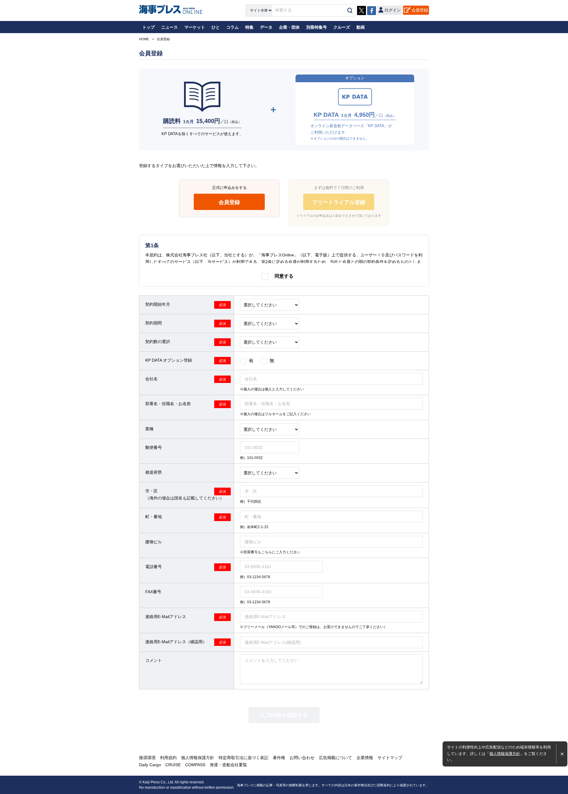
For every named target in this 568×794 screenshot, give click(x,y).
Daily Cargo (150, 764)
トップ (148, 27)
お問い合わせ (302, 757)
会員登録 (420, 10)
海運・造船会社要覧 (228, 764)
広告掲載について (335, 757)
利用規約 (168, 757)
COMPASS (195, 764)
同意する (284, 276)
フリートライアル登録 (338, 202)
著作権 (279, 757)
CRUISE (173, 764)
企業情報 (364, 757)
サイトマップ (389, 757)
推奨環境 (147, 757)
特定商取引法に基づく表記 (243, 757)
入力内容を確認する (284, 715)
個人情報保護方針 (504, 754)
